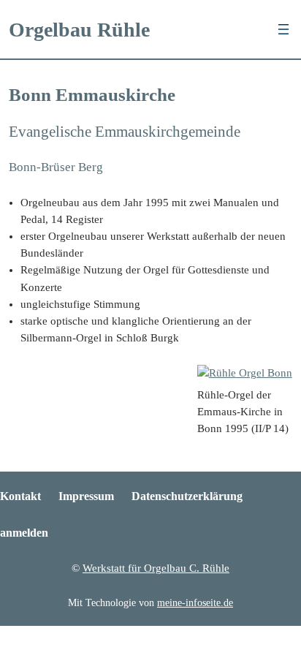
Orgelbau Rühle (79, 29)
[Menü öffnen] (283, 29)
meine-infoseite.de (195, 602)
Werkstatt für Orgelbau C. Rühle (156, 568)
